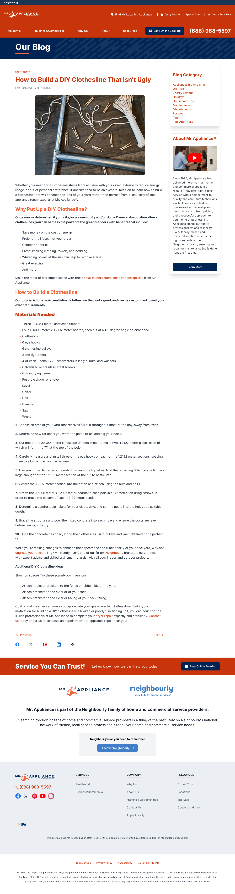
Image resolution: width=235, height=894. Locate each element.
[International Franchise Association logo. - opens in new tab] (21, 825)
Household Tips (183, 101)
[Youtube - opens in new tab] (43, 796)
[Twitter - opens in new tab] (26, 796)
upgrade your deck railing (33, 552)
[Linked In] (59, 644)
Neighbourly (114, 552)
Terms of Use (83, 862)
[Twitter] (32, 644)
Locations (184, 792)
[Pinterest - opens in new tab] (34, 796)
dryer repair (104, 616)
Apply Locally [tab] (172, 14)
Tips (176, 117)
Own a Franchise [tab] (221, 14)
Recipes (178, 113)
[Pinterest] (45, 644)
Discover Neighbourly (115, 748)
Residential (83, 784)
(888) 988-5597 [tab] (210, 31)
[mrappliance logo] (41, 777)
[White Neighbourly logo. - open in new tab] (11, 2)
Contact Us (134, 807)
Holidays (178, 97)
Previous (26, 635)
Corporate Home (189, 807)
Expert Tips (185, 784)
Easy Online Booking (202, 666)
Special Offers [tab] (194, 14)
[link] (73, 644)
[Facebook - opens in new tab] (18, 796)
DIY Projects (22, 71)
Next (156, 635)
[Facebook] (18, 644)
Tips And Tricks (183, 121)
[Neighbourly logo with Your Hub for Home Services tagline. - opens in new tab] (152, 691)
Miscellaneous (182, 109)
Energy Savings (183, 93)
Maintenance (181, 105)
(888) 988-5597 (35, 787)
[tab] (131, 14)
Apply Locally (135, 815)
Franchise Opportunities (142, 799)
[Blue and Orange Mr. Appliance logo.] (85, 691)
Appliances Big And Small (189, 84)
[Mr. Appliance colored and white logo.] (21, 14)
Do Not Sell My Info (148, 862)
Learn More (195, 267)
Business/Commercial (90, 792)
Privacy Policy (104, 862)
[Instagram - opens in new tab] (51, 796)
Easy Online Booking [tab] (167, 30)
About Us (133, 792)
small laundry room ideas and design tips (113, 278)
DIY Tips (178, 88)
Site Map (183, 799)
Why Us (132, 784)
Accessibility (125, 862)
